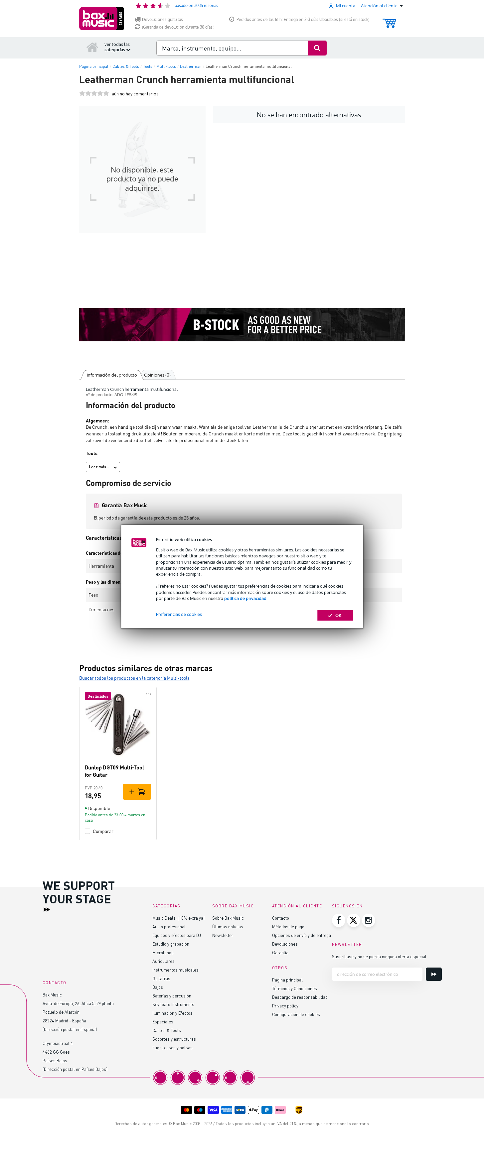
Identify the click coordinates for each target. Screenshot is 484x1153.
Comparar (103, 831)
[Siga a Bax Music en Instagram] (368, 920)
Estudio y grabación (170, 944)
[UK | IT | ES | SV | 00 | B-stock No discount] (242, 324)
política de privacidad (245, 598)
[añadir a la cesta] (137, 792)
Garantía (280, 952)
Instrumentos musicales (175, 970)
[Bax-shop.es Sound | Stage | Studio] (101, 18)
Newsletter (222, 935)
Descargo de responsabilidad (300, 997)
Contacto (280, 918)
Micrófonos (163, 952)
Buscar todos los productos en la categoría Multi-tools (134, 678)
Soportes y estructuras (174, 1039)
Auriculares (163, 961)
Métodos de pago (288, 926)
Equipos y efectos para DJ (176, 935)
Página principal (287, 979)
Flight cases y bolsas (172, 1047)
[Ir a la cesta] (389, 20)
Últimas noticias (227, 926)
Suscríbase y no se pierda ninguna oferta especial (379, 956)
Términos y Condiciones (294, 988)
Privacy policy (285, 1005)
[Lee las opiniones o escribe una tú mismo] (94, 93)
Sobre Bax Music (228, 918)
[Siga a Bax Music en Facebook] (338, 920)
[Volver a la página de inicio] (92, 47)
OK (338, 615)
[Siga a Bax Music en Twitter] (353, 920)
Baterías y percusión (171, 995)
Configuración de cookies (296, 1014)
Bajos (157, 987)
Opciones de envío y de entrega (301, 935)
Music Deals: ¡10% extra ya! (178, 918)
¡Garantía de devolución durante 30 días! (178, 27)
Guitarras (161, 978)
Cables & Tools (166, 1030)
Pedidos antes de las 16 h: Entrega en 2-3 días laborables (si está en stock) (303, 19)
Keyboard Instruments (173, 1004)
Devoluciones (285, 944)
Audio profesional (169, 926)
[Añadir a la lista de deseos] (148, 695)
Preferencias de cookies (179, 614)
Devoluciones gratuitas (162, 19)
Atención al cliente (297, 905)
